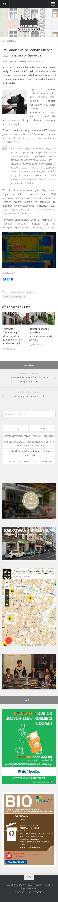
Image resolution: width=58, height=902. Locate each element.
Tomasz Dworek (17, 61)
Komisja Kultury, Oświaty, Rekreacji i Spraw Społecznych (29, 453)
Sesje (43, 428)
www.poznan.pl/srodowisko (16, 227)
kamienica (30, 292)
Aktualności (9, 40)
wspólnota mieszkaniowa (14, 296)
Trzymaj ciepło (16, 292)
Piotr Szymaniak (35, 892)
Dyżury (15, 428)
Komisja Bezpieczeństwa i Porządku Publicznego (29, 436)
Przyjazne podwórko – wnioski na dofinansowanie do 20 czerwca (40, 334)
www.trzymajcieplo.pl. (43, 227)
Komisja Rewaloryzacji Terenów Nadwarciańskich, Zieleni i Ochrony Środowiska (29, 443)
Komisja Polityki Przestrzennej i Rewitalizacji (29, 461)
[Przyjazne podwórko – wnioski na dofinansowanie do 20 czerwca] (42, 318)
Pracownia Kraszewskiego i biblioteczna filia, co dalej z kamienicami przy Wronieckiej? (12, 336)
